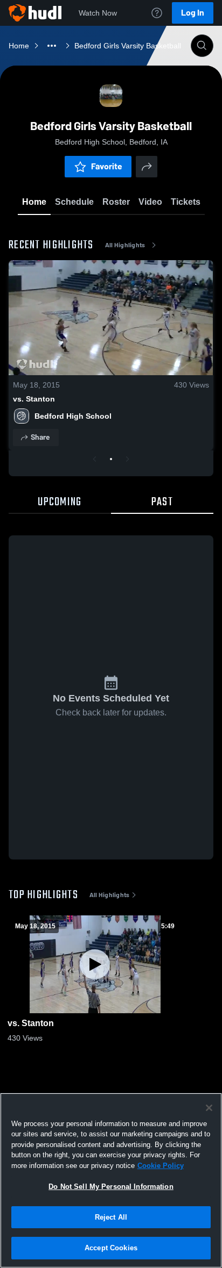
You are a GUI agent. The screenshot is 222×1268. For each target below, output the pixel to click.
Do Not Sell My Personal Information (111, 1187)
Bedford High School (73, 416)
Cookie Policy (160, 1166)
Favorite (106, 166)
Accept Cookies (111, 1248)
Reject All (111, 1217)
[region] (111, 1180)
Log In (192, 12)
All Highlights (125, 245)
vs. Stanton (34, 399)
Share (40, 437)
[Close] (209, 1108)
